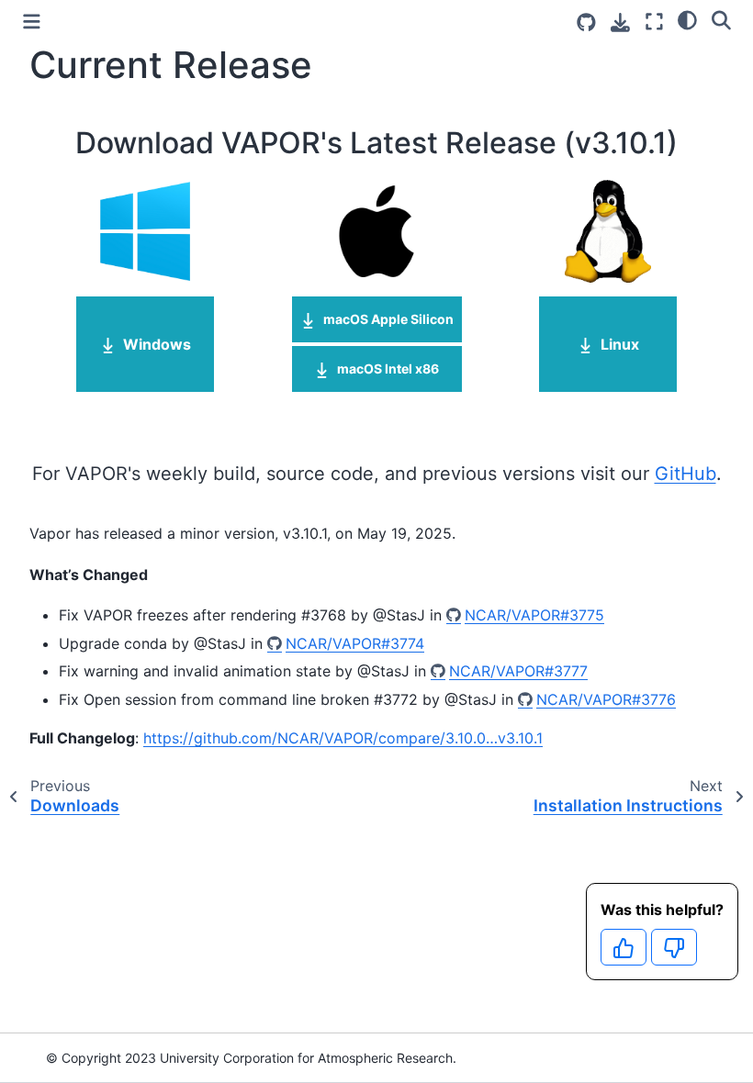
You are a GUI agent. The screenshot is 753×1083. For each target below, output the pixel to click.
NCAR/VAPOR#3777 (518, 671)
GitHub (685, 474)
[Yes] (623, 947)
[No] (674, 947)
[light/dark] (687, 19)
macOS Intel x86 (388, 368)
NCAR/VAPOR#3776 (606, 699)
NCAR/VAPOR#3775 (534, 615)
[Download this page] (620, 22)
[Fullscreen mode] (654, 21)
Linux (620, 344)
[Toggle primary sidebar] (32, 21)
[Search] (721, 19)
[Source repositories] (586, 22)
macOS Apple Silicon (388, 319)
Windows (157, 344)
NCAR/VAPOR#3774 (355, 643)
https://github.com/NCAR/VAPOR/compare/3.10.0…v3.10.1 (343, 738)
